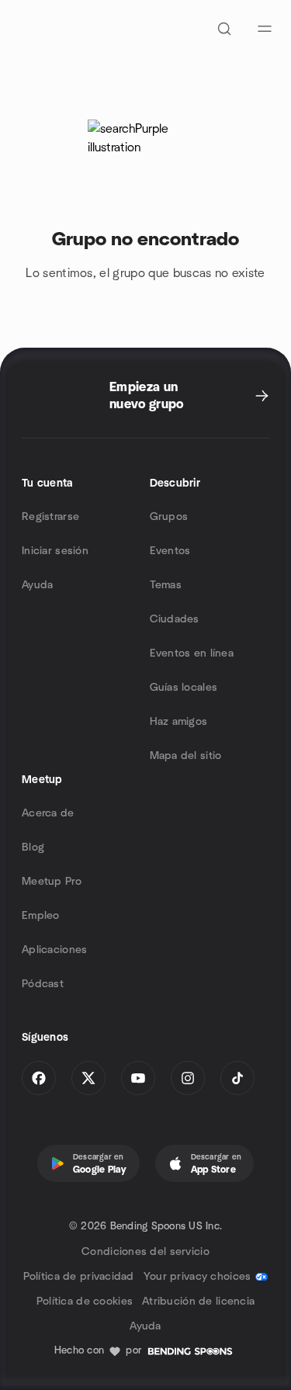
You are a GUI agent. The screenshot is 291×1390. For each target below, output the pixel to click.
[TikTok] (237, 1078)
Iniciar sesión (55, 551)
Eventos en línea (192, 653)
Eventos (170, 551)
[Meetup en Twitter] (88, 1078)
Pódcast (43, 984)
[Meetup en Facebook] (39, 1078)
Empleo (41, 915)
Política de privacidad (78, 1276)
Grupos (169, 516)
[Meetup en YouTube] (138, 1078)
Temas (166, 585)
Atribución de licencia (198, 1301)
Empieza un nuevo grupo (146, 396)
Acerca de (48, 813)
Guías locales (184, 687)
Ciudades (174, 619)
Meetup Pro (51, 881)
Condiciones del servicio (145, 1251)
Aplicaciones (54, 950)
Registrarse (50, 516)
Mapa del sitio (186, 755)
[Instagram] (188, 1078)
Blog (33, 847)
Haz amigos (179, 721)
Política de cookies (84, 1301)
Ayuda (37, 585)
